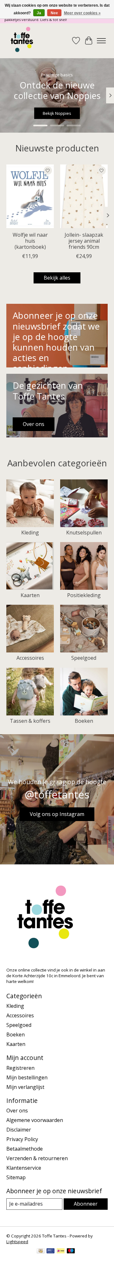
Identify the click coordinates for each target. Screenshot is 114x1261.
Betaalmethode (24, 1148)
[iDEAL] (61, 1251)
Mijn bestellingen (27, 1077)
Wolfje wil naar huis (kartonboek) (30, 240)
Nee (54, 13)
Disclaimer (18, 1129)
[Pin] (50, 1251)
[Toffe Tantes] (21, 40)
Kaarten (30, 595)
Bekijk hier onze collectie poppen (57, 113)
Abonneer (86, 1203)
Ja (39, 13)
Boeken (84, 720)
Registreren (20, 1067)
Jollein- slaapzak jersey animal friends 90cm (84, 240)
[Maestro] (71, 1251)
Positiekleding (84, 595)
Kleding (30, 532)
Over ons (17, 1110)
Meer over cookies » (82, 13)
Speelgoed (83, 657)
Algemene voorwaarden (34, 1120)
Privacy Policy (22, 1139)
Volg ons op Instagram (57, 814)
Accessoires (30, 657)
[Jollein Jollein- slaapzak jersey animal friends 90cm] (84, 196)
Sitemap (16, 1177)
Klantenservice (23, 1167)
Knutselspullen (84, 532)
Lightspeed (17, 1241)
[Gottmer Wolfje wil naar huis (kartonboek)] (30, 196)
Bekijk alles (57, 277)
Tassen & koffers (30, 720)
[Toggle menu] (101, 40)
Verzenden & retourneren (37, 1158)
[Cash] (41, 1251)
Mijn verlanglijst (25, 1086)
